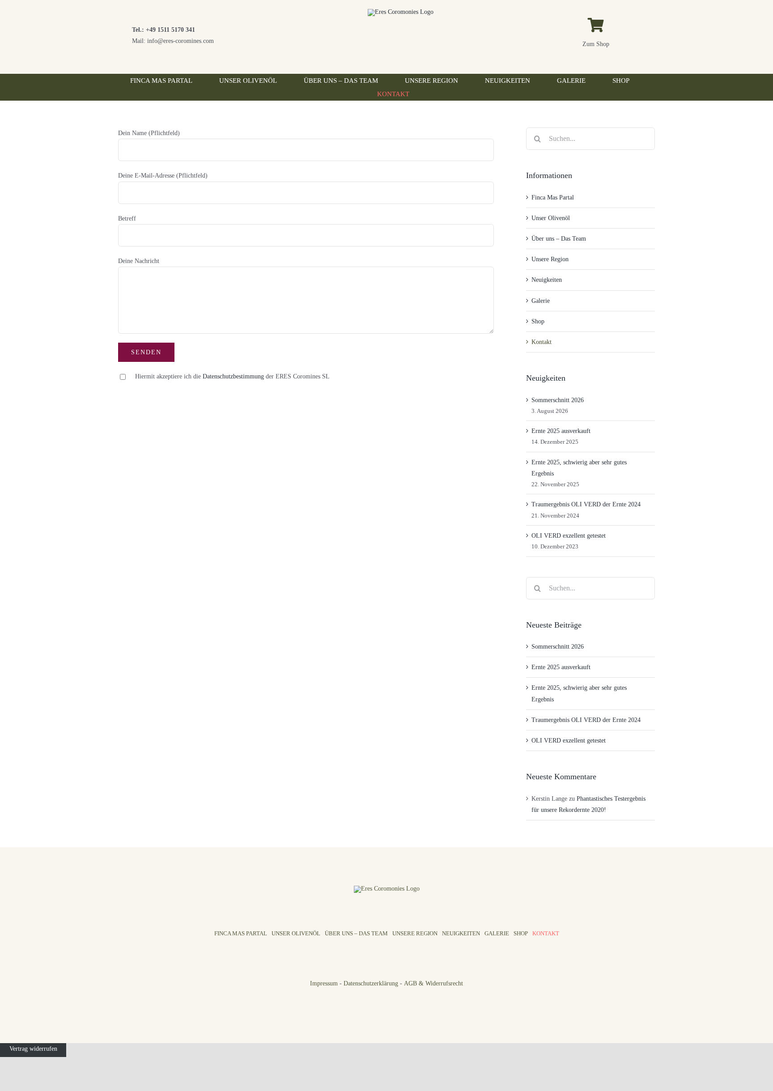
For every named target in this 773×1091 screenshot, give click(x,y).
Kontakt (541, 342)
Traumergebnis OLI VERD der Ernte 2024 (586, 504)
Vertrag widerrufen (33, 1048)
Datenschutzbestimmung (233, 376)
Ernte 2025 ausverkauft (560, 431)
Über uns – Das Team (558, 238)
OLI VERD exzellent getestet (568, 535)
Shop (537, 321)
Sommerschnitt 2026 (557, 400)
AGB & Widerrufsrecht (433, 983)
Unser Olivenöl (550, 218)
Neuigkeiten (546, 279)
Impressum (324, 983)
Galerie (540, 300)
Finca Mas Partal (552, 197)
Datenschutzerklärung (371, 983)
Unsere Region (550, 259)
